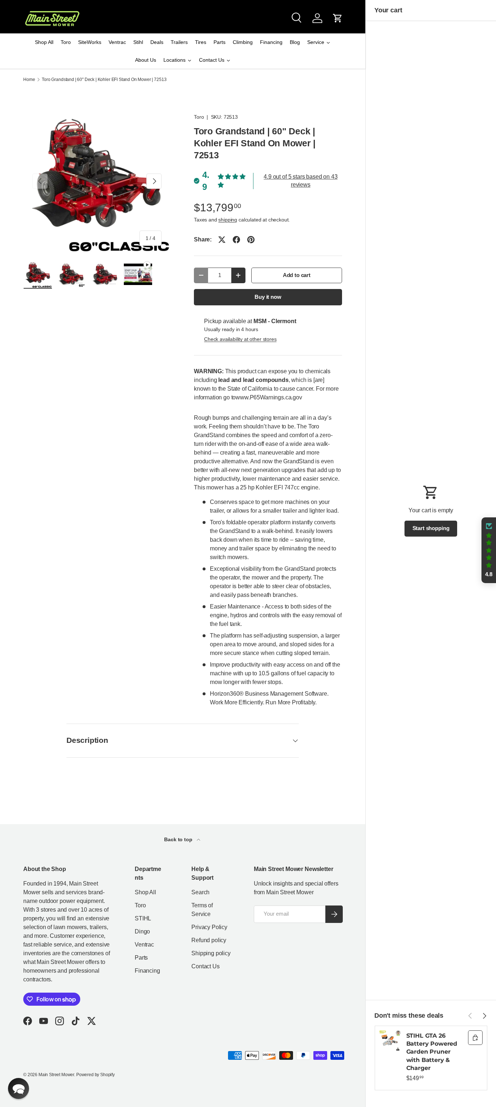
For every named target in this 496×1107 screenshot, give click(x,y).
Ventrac (144, 944)
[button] (338, 18)
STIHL (143, 918)
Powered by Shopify (95, 1074)
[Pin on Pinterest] (251, 239)
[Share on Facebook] (236, 239)
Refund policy (208, 940)
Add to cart (296, 275)
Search (200, 892)
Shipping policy (211, 953)
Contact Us (205, 966)
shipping (227, 220)
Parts (141, 958)
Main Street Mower (56, 1074)
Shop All (145, 892)
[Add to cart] (475, 1037)
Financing (147, 971)
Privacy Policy (209, 927)
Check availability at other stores (240, 339)
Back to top (179, 839)
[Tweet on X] (222, 239)
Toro (199, 117)
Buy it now (268, 297)
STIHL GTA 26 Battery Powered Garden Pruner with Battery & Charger (432, 1052)
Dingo (142, 931)
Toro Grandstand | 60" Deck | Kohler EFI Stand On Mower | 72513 (104, 79)
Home (29, 79)
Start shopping (431, 528)
